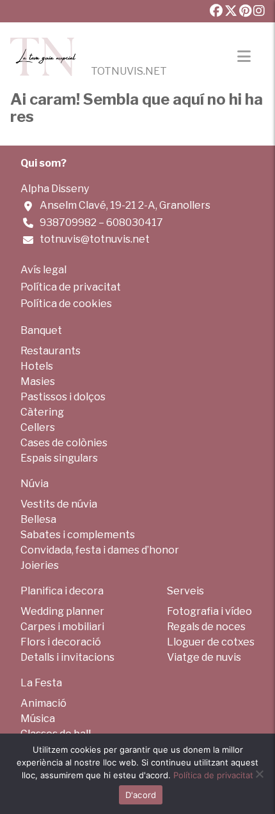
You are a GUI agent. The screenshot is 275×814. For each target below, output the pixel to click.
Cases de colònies (63, 443)
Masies (37, 381)
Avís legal (43, 270)
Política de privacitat (70, 287)
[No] (259, 773)
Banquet (41, 330)
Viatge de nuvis (204, 657)
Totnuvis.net (129, 71)
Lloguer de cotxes (211, 642)
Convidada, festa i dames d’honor (99, 550)
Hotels (36, 366)
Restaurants (50, 351)
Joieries (39, 565)
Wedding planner (62, 611)
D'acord (141, 795)
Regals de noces (206, 627)
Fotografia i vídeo (209, 611)
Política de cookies (66, 304)
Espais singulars (59, 458)
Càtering (42, 412)
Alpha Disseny (54, 189)
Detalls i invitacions (67, 657)
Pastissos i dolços (63, 397)
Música (37, 718)
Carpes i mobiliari (62, 627)
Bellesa (38, 519)
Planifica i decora (62, 591)
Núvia (34, 484)
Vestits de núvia (58, 504)
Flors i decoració (60, 642)
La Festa (41, 683)
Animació (43, 703)
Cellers (37, 427)
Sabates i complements (77, 535)
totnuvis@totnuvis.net (95, 239)
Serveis (185, 591)
